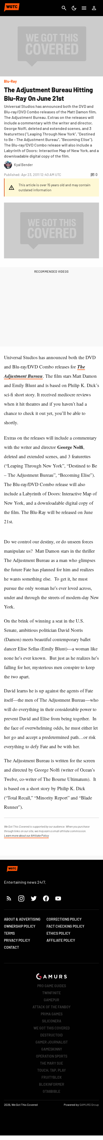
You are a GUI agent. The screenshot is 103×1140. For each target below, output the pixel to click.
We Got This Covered (52, 1028)
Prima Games (51, 1014)
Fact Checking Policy (65, 926)
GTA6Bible (51, 1091)
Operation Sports (51, 1056)
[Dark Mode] (74, 8)
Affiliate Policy (60, 940)
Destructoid (51, 1035)
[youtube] (58, 898)
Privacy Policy (17, 940)
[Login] (94, 8)
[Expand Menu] (84, 8)
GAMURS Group (89, 1104)
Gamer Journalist (52, 1042)
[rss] (9, 898)
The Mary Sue (51, 1063)
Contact (11, 947)
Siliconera (51, 1021)
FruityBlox (52, 1077)
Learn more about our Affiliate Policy (26, 835)
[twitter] (33, 898)
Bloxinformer (51, 1084)
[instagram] (21, 898)
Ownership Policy (19, 926)
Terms (9, 933)
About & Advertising (22, 919)
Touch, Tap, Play (51, 1070)
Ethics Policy (58, 933)
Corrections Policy (64, 919)
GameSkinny (51, 1049)
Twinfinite (51, 993)
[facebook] (46, 898)
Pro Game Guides (51, 986)
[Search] (64, 8)
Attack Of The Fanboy (51, 1007)
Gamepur (51, 1000)
